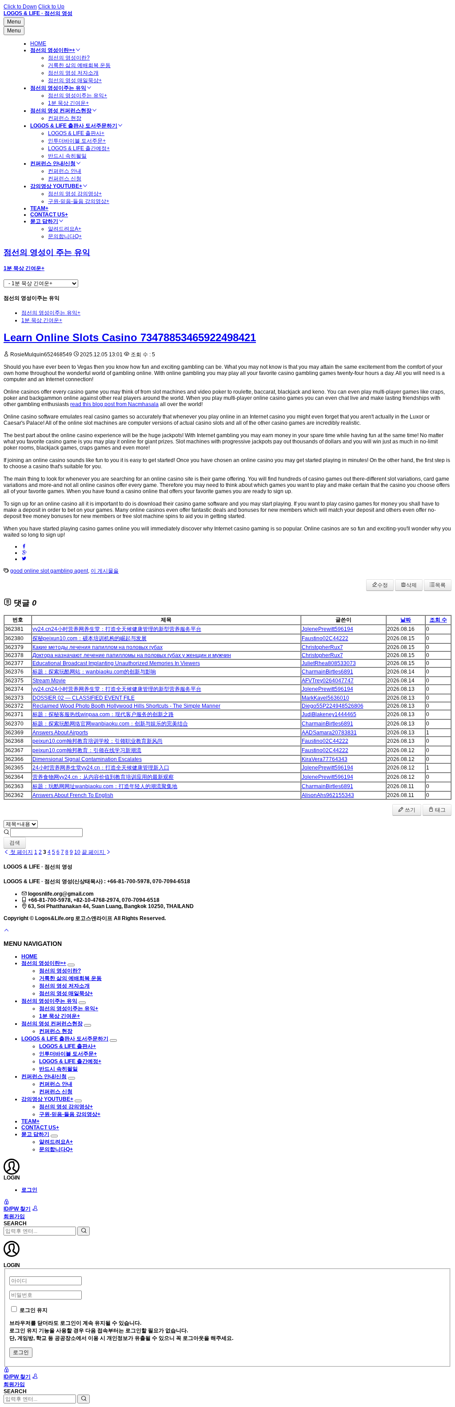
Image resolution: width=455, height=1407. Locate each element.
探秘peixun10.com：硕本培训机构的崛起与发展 (89, 638)
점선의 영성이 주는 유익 (47, 252)
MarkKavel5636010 (325, 698)
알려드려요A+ (64, 229)
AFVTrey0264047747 (328, 681)
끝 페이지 (94, 852)
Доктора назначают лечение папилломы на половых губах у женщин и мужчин (131, 655)
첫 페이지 (21, 852)
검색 (14, 843)
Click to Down (20, 7)
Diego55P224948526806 (332, 706)
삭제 (411, 585)
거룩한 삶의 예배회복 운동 (79, 65)
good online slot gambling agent (49, 571)
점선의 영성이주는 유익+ (77, 95)
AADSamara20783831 (329, 732)
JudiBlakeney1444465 (329, 714)
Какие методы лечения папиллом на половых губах (97, 647)
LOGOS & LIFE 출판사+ (76, 133)
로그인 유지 (34, 1310)
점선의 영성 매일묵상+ (75, 80)
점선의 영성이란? (69, 58)
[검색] (83, 1231)
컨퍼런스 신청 (64, 178)
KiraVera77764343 (324, 759)
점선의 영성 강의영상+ (75, 194)
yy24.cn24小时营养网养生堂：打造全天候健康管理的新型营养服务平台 (116, 629)
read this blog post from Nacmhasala (114, 404)
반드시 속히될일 (67, 156)
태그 (440, 810)
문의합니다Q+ (65, 236)
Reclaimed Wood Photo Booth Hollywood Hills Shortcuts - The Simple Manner (126, 706)
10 (77, 852)
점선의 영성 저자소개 (73, 73)
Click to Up (51, 7)
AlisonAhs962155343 (328, 795)
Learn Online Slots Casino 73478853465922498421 (130, 337)
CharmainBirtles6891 (327, 672)
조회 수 (438, 620)
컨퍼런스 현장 (64, 118)
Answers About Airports (60, 732)
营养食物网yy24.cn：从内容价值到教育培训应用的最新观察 (103, 777)
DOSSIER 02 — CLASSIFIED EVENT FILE (83, 698)
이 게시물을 (105, 571)
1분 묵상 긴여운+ (68, 103)
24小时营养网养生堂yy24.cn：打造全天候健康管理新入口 (100, 768)
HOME (38, 43)
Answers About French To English (72, 795)
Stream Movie (49, 681)
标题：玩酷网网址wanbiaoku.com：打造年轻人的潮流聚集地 (104, 786)
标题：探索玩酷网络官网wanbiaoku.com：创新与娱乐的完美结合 (110, 724)
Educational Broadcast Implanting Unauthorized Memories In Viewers (116, 663)
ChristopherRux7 (322, 647)
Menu (14, 22)
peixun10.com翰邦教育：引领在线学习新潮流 (86, 750)
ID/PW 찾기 (17, 1209)
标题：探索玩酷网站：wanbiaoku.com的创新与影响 (94, 672)
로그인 (29, 1190)
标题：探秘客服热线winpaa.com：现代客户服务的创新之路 (103, 714)
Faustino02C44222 (325, 638)
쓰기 (409, 810)
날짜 (405, 620)
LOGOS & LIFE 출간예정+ (79, 148)
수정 (382, 585)
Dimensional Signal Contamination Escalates (87, 759)
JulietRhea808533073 (329, 663)
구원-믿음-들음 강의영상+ (78, 201)
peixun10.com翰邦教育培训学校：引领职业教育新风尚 (97, 741)
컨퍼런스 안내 (64, 171)
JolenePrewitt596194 (327, 629)
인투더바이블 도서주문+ (77, 141)
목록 (440, 585)
